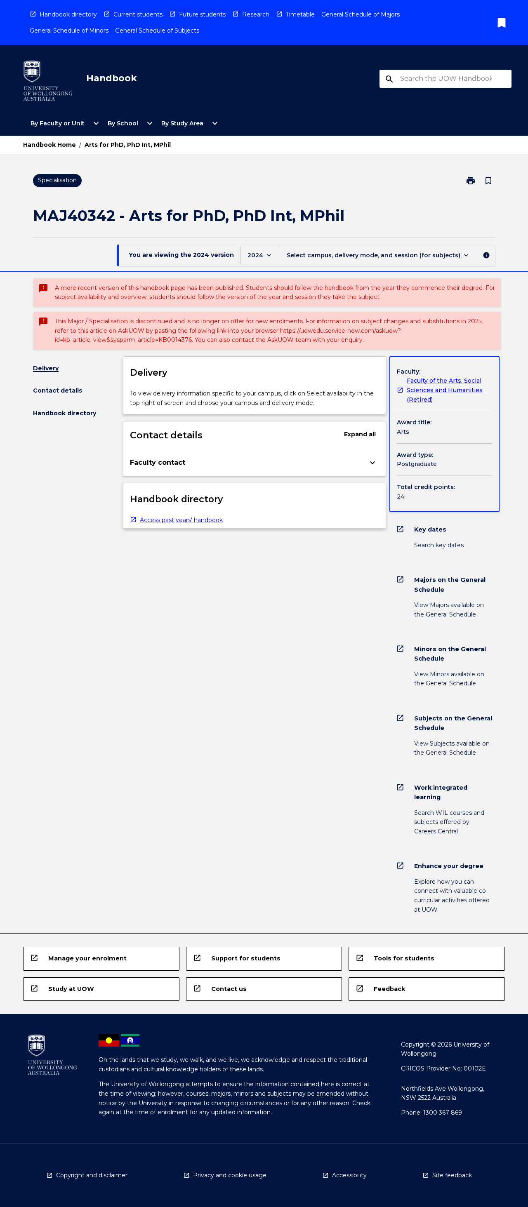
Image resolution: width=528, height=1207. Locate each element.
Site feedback (452, 1175)
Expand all (360, 434)
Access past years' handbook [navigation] (181, 520)
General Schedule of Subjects (157, 30)
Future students (202, 14)
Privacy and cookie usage (229, 1175)
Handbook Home (49, 144)
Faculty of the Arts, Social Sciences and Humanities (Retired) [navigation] (445, 390)
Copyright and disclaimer (91, 1175)
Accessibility (349, 1175)
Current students (138, 14)
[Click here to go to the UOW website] (48, 82)
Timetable (300, 14)
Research (255, 14)
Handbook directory (68, 14)
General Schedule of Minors (69, 30)
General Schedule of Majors (360, 14)
